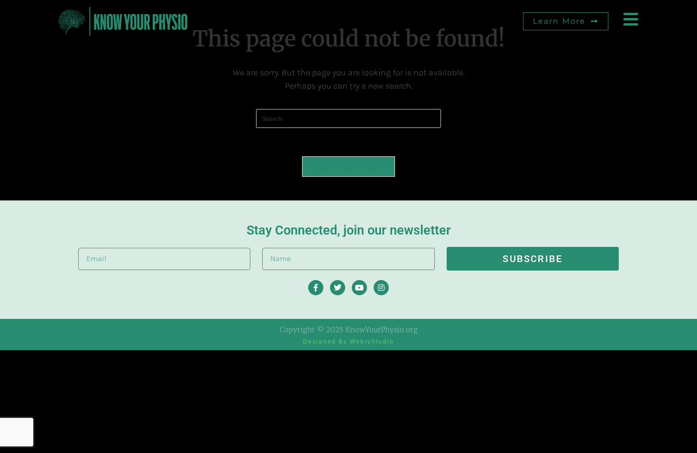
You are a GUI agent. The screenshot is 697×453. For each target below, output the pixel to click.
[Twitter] (337, 287)
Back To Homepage (349, 166)
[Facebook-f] (315, 287)
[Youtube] (359, 287)
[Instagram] (381, 287)
